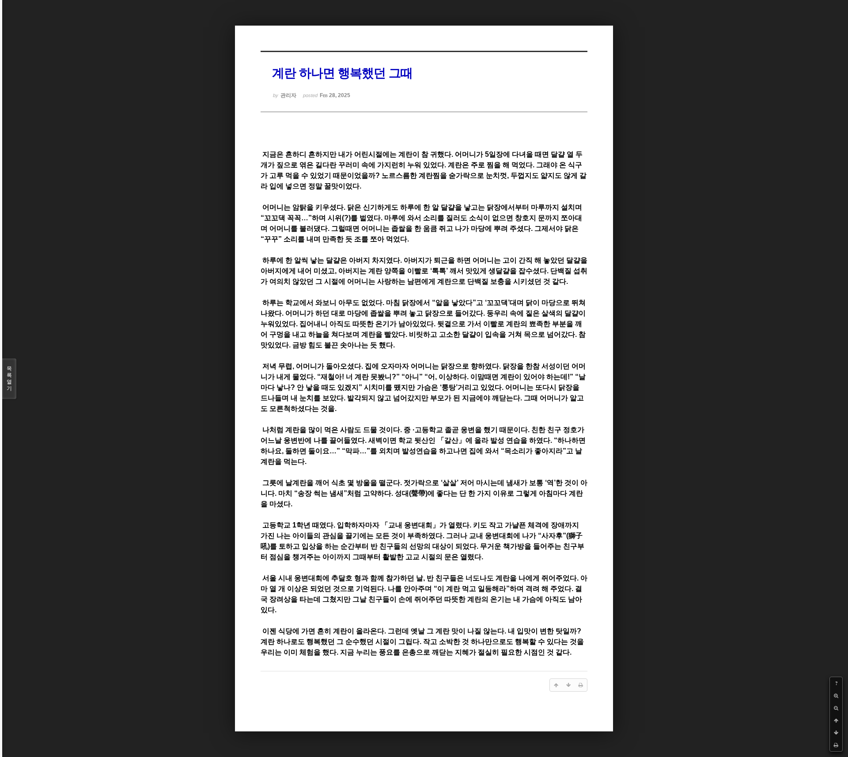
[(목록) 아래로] (836, 733)
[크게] (836, 695)
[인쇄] (836, 745)
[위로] (836, 720)
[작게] (836, 708)
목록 (9, 378)
